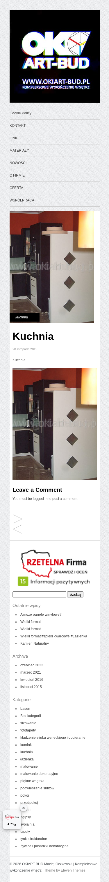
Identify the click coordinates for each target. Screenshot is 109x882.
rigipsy (25, 817)
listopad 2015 (31, 687)
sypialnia (27, 824)
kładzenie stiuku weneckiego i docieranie (52, 738)
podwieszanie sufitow (37, 788)
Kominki (17, 519)
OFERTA (16, 188)
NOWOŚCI (18, 163)
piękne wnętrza (32, 781)
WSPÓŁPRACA (22, 200)
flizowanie (28, 723)
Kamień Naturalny (34, 643)
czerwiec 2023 (31, 665)
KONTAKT (18, 126)
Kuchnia (17, 530)
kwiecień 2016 (31, 680)
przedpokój (29, 803)
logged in (40, 499)
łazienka (27, 759)
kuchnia (21, 317)
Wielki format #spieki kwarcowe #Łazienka (53, 636)
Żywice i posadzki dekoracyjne (44, 846)
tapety (25, 832)
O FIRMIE (17, 175)
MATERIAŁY (19, 150)
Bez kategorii (30, 716)
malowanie (29, 766)
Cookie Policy (20, 113)
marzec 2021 (30, 672)
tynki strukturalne (33, 839)
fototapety (28, 730)
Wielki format (30, 622)
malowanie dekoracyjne (39, 774)
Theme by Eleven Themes (64, 870)
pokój (24, 795)
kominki (26, 745)
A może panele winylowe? (41, 615)
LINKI (14, 138)
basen (25, 709)
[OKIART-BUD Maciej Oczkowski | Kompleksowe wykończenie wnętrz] (56, 102)
